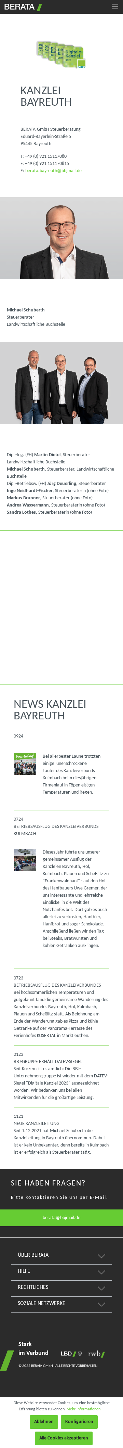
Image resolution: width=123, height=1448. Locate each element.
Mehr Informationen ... (86, 1409)
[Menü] (115, 7)
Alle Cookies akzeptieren (63, 1438)
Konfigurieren (79, 1421)
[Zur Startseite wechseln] (22, 6)
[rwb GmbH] (95, 1354)
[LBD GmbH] (70, 1354)
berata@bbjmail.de (61, 1217)
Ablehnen (44, 1421)
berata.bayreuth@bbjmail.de (53, 171)
